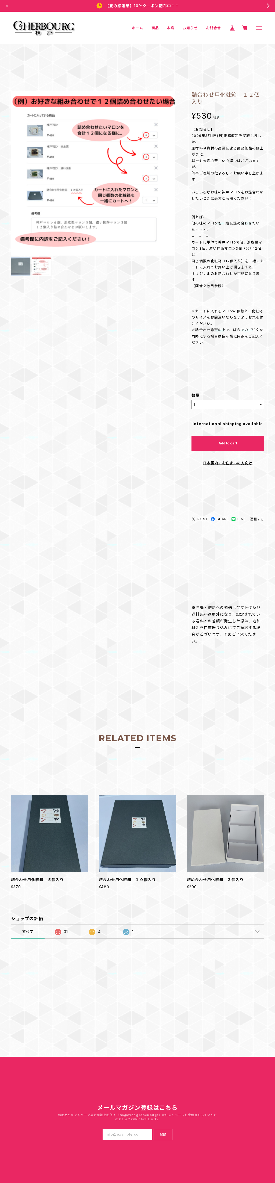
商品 (155, 28)
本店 (171, 28)
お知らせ (190, 28)
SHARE (223, 519)
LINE (241, 519)
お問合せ (213, 28)
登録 (163, 1134)
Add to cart (228, 443)
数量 (195, 395)
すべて (28, 931)
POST (202, 519)
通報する (257, 519)
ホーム (137, 28)
